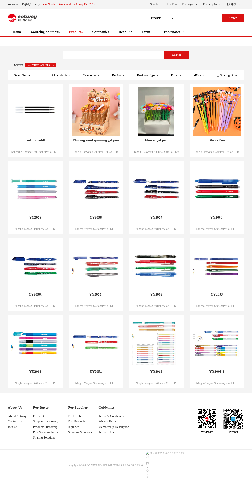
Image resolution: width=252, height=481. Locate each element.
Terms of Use (106, 432)
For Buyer (41, 407)
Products (76, 32)
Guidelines (106, 407)
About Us (15, 407)
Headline (125, 32)
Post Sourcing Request (47, 432)
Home (17, 32)
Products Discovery (45, 427)
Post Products (76, 421)
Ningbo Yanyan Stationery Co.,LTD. (35, 228)
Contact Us (15, 421)
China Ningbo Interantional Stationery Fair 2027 (68, 4)
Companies (100, 32)
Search (176, 54)
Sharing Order (229, 75)
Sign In (154, 4)
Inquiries (73, 427)
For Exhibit (75, 416)
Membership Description (113, 427)
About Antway (17, 416)
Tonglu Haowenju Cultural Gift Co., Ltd (95, 151)
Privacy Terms (107, 421)
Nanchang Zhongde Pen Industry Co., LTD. (35, 151)
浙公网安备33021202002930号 (167, 453)
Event (146, 32)
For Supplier (78, 407)
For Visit (38, 416)
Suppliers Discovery (45, 421)
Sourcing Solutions (45, 32)
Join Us (12, 427)
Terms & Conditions (111, 416)
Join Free (172, 4)
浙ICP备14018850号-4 (130, 465)
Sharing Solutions (44, 437)
